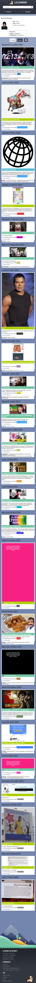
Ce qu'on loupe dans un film (11, 67)
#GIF (18, 606)
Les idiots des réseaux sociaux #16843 (14, 743)
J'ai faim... (6, 241)
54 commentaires (6, 215)
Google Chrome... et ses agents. (9, 870)
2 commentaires (6, 451)
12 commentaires (6, 748)
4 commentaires (6, 75)
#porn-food (19, 237)
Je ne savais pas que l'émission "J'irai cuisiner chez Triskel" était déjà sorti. (17, 683)
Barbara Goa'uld (8, 337)
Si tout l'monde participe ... (12, 770)
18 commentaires (6, 238)
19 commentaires (6, 177)
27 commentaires (6, 335)
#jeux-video (20, 716)
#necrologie (20, 333)
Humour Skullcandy (8, 903)
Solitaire (5, 795)
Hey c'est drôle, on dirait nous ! (9, 261)
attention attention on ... (11, 603)
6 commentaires (6, 508)
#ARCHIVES (20, 799)
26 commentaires (6, 774)
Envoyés (12, 40)
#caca (18, 678)
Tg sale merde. (7, 537)
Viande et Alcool (7, 233)
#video (18, 638)
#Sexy (18, 772)
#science (19, 507)
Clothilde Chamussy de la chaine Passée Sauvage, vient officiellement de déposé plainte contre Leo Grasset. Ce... (15, 420)
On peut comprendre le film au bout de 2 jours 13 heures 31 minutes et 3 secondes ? (16, 78)
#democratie (20, 213)
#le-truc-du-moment (22, 127)
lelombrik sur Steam (8, 959)
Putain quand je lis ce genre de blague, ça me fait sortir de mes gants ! (17, 752)
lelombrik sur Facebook (9, 955)
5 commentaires (6, 368)
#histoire (19, 481)
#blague (19, 393)
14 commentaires (6, 394)
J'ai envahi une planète (9, 170)
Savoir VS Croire (7, 500)
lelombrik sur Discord (8, 953)
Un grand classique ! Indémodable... (10, 846)
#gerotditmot (20, 533)
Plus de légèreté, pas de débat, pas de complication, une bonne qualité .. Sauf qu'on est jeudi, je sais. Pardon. (16, 391)
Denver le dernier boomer (10, 443)
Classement (6, 966)
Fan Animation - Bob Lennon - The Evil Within (16, 710)
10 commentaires (6, 534)
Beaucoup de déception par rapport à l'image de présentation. (15, 398)
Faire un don (6, 975)
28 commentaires (6, 849)
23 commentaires (6, 129)
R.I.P (4, 328)
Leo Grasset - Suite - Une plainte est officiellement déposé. (17, 416)
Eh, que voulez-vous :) (13, 370)
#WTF (18, 262)
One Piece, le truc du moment (11, 120)
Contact (5, 977)
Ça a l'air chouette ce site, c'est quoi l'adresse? (16, 266)
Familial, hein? (5, 797)
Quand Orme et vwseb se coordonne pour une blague (18, 362)
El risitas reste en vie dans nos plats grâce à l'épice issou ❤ (15, 636)
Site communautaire (8, 258)
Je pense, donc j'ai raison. (10, 473)
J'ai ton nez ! (6, 388)
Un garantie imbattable (7, 906)
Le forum (5, 964)
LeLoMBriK (29, 979)
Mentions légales (7, 981)
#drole (18, 366)
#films (18, 74)
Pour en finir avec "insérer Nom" (12, 526)
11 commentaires (6, 482)
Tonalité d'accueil (8, 844)
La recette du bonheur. (7, 235)
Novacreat (12, 74)
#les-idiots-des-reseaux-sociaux (24, 747)
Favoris (20, 40)
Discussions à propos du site (11, 968)
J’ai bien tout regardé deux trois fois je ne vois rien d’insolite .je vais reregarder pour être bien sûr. (16, 777)
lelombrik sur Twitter (8, 957)
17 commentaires (6, 640)
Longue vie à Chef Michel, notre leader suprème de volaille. (16, 643)
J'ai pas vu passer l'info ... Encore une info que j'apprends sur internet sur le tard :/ (18, 331)
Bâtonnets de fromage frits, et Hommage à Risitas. (17, 634)
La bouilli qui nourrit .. (10, 676)
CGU (4, 979)
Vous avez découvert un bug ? (11, 970)
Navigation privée (8, 867)
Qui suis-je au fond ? (8, 206)
